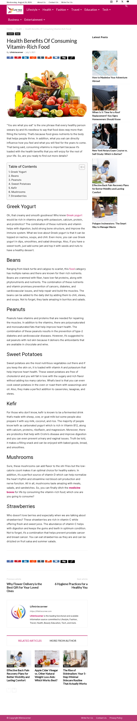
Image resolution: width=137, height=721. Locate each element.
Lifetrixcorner (16, 52)
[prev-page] (9, 690)
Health (47, 9)
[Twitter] (122, 3)
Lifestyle (32, 9)
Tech (105, 9)
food (72, 268)
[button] (126, 6)
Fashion (61, 9)
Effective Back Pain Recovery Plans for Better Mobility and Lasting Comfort (18, 675)
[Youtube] (127, 3)
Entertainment (33, 19)
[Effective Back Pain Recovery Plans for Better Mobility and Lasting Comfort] (19, 658)
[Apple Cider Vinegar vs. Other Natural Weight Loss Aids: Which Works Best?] (47, 658)
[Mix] (48, 59)
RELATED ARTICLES (30, 640)
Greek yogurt (74, 215)
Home (10, 29)
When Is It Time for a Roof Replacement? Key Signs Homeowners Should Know (106, 116)
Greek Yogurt (19, 171)
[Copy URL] (71, 59)
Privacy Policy (116, 717)
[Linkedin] (25, 59)
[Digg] (63, 59)
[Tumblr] (40, 59)
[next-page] (14, 690)
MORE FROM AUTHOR (63, 640)
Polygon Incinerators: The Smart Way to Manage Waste (109, 225)
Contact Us (53, 2)
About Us (41, 2)
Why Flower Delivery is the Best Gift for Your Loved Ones (24, 587)
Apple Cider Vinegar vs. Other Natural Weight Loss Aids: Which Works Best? (46, 675)
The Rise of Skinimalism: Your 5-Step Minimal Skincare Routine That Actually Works (75, 677)
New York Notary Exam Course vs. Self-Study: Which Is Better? (109, 152)
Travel (75, 9)
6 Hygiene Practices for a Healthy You (71, 585)
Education (91, 9)
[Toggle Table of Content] (80, 167)
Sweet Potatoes (21, 183)
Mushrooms (18, 191)
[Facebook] (10, 59)
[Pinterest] (116, 3)
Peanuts (16, 179)
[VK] (56, 59)
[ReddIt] (33, 59)
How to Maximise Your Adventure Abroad (109, 79)
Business (13, 19)
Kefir (14, 187)
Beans (15, 175)
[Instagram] (111, 3)
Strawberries (19, 195)
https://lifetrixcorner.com (41, 611)
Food (17, 34)
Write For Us (66, 2)
